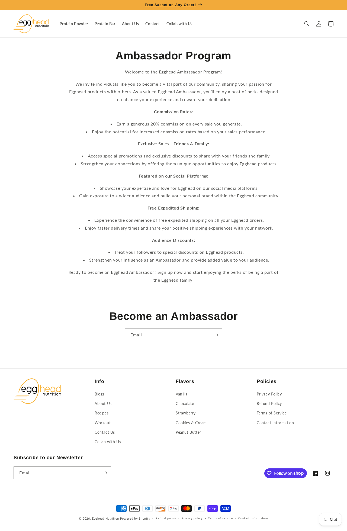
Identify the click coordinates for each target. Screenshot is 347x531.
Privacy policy (192, 518)
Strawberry (186, 413)
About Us (103, 403)
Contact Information (275, 422)
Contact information (253, 518)
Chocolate (185, 403)
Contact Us (105, 432)
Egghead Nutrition (105, 518)
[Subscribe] (216, 335)
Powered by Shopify (135, 518)
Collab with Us (108, 441)
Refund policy (166, 518)
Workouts (104, 422)
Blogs (99, 394)
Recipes (101, 413)
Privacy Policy (269, 394)
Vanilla (181, 394)
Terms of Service (272, 413)
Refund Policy (269, 403)
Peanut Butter (188, 432)
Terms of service (220, 518)
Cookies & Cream (191, 422)
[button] (307, 24)
